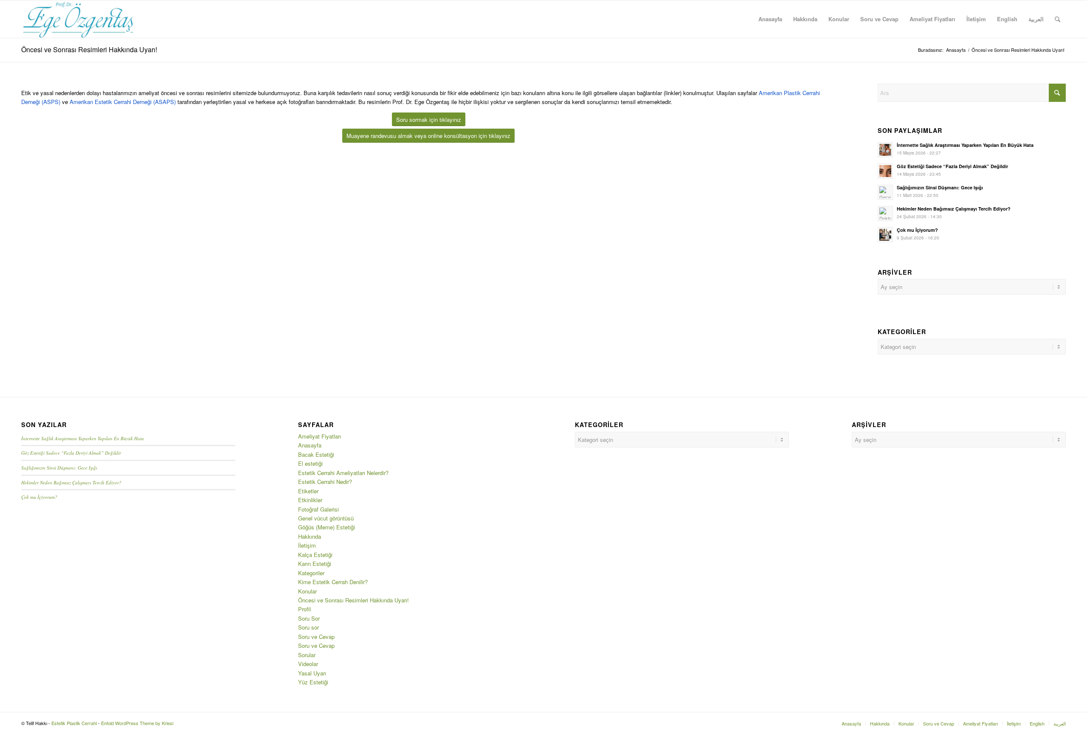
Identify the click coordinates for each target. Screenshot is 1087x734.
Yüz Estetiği (313, 682)
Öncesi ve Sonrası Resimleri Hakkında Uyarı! (89, 49)
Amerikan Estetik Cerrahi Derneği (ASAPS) (123, 102)
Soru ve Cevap (316, 637)
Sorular (306, 655)
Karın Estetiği (314, 564)
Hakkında (309, 536)
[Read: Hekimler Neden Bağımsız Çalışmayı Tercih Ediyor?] (885, 213)
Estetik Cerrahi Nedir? (325, 482)
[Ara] (1057, 19)
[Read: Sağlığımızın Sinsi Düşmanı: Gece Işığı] (885, 192)
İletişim (307, 545)
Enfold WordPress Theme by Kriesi (137, 723)
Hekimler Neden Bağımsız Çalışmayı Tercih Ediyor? (954, 208)
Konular (307, 591)
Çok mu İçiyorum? (917, 230)
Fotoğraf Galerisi (318, 509)
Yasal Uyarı (312, 673)
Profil (304, 609)
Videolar (308, 664)
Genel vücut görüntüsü (326, 518)
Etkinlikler (310, 500)
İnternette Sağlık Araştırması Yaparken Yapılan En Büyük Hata (965, 145)
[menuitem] (770, 19)
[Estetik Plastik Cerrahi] (78, 19)
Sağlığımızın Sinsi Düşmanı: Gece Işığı (940, 187)
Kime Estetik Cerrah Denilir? (333, 582)
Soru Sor (309, 618)
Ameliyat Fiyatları (319, 436)
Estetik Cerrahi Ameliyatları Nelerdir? (343, 473)
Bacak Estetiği (316, 454)
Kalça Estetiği (315, 555)
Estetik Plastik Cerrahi (74, 723)
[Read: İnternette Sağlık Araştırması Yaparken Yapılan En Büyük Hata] (885, 149)
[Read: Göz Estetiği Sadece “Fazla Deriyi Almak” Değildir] (885, 171)
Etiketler (308, 491)
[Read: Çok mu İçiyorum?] (885, 234)
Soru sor (308, 627)
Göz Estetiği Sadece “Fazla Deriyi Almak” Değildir (952, 166)
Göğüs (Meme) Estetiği (326, 527)
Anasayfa (309, 445)
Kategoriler (311, 573)
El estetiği (310, 463)
